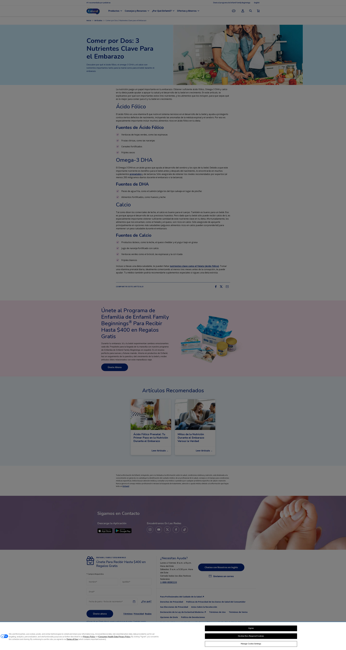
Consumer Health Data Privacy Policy (114, 637)
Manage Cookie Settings (251, 644)
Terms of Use (72, 639)
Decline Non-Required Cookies (251, 636)
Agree (251, 628)
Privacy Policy (89, 637)
